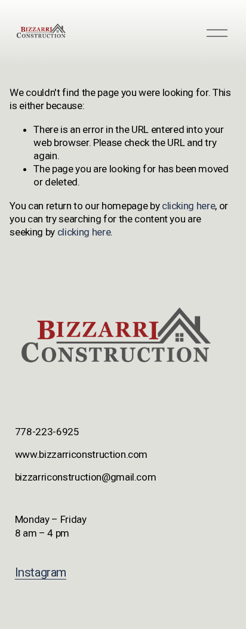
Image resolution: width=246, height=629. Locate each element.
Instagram (40, 572)
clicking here (189, 206)
